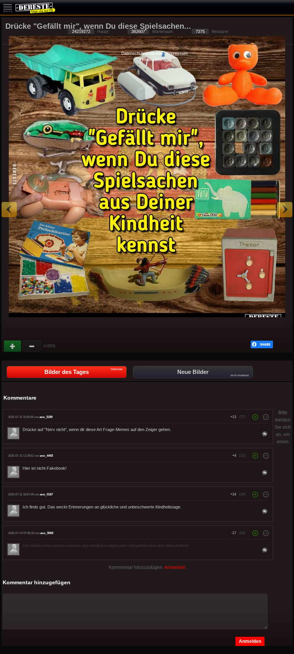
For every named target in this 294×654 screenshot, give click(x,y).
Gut (13, 346)
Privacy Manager (156, 59)
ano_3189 (45, 417)
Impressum (177, 53)
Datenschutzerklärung (142, 53)
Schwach (32, 346)
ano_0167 (46, 494)
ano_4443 (46, 455)
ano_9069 (46, 533)
